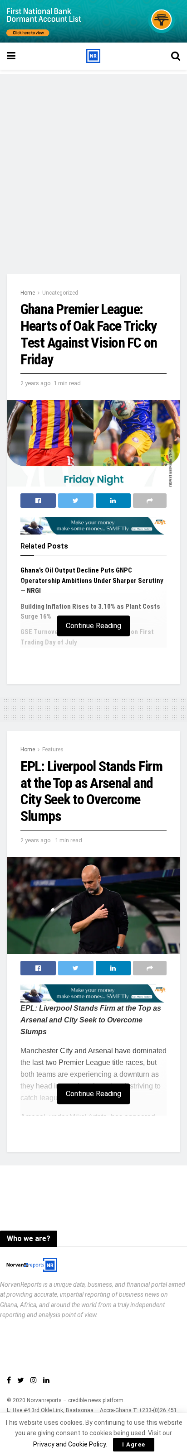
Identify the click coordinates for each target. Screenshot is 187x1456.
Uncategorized (60, 293)
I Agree (133, 1444)
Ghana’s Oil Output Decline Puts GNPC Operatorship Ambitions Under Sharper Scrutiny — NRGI (91, 580)
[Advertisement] (93, 167)
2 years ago (35, 383)
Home (27, 293)
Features (53, 749)
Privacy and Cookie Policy (69, 1444)
